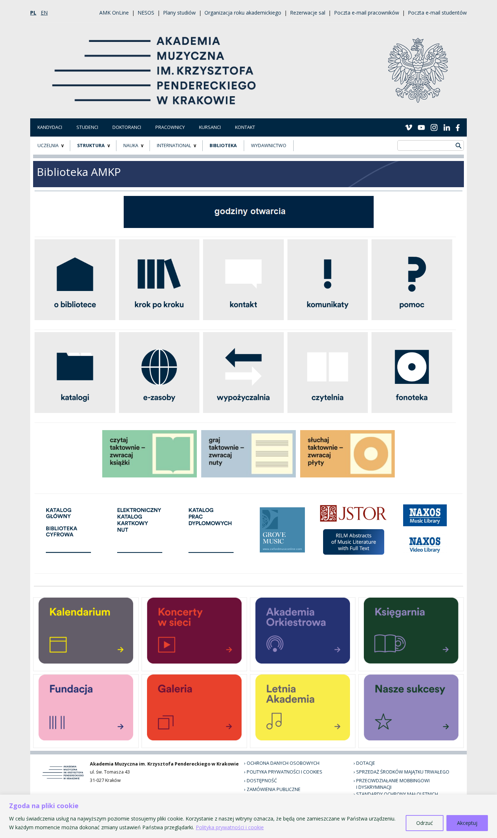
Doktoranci (126, 127)
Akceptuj (467, 822)
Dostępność (262, 781)
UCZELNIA (48, 145)
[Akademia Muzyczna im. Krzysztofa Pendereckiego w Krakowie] (154, 66)
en (44, 12)
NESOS (146, 12)
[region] (248, 816)
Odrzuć (424, 822)
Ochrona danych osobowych (283, 763)
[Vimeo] (408, 127)
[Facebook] (457, 127)
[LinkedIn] (446, 127)
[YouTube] (421, 127)
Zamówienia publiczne (274, 789)
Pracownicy (170, 127)
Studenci (87, 127)
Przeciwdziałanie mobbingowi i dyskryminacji (393, 784)
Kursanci (210, 127)
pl (33, 12)
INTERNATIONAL (174, 145)
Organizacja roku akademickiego (242, 12)
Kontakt (245, 127)
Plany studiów (179, 12)
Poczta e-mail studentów (437, 12)
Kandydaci (49, 127)
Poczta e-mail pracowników (366, 12)
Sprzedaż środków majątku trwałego (402, 772)
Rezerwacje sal (307, 12)
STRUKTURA (91, 145)
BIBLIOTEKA (223, 145)
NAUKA (130, 145)
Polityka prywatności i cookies (284, 772)
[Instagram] (434, 127)
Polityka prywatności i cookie (230, 827)
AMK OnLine (114, 12)
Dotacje (365, 763)
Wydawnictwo (268, 145)
